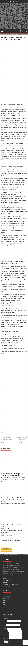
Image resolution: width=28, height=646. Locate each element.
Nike (4, 604)
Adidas (4, 595)
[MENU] (26, 31)
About (4, 578)
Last (5, 625)
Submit (6, 642)
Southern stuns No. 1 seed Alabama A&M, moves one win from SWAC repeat (21, 440)
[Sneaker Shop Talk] (2, 31)
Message (6, 638)
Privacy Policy (6, 586)
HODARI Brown (14, 43)
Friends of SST (6, 580)
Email (5, 628)
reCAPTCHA (7, 640)
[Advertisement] (8, 95)
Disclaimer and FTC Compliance (11, 584)
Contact (5, 582)
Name (5, 621)
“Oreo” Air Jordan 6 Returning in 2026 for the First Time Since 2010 (6, 440)
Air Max (5, 600)
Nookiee (5, 608)
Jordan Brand (6, 596)
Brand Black (6, 598)
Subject (6, 630)
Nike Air (5, 606)
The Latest (4, 432)
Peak (4, 609)
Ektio (4, 602)
